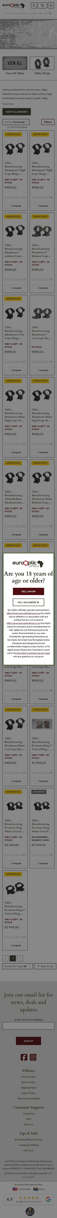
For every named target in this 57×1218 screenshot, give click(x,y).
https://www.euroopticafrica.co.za (23, 613)
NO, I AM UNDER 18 (28, 602)
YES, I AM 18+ (28, 591)
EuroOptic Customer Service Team (33, 653)
